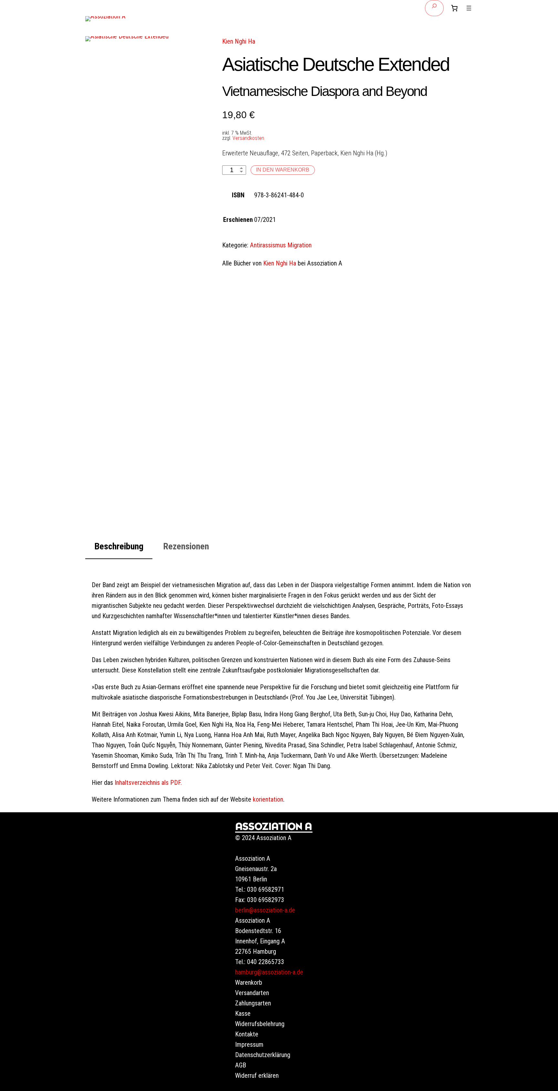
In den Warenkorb (282, 169)
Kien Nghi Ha (238, 41)
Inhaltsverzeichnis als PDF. (148, 782)
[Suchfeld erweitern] (434, 8)
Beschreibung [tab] (118, 546)
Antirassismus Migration (281, 245)
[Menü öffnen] (469, 8)
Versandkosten (248, 138)
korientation (268, 799)
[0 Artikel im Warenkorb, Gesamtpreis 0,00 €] (454, 8)
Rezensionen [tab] (186, 546)
